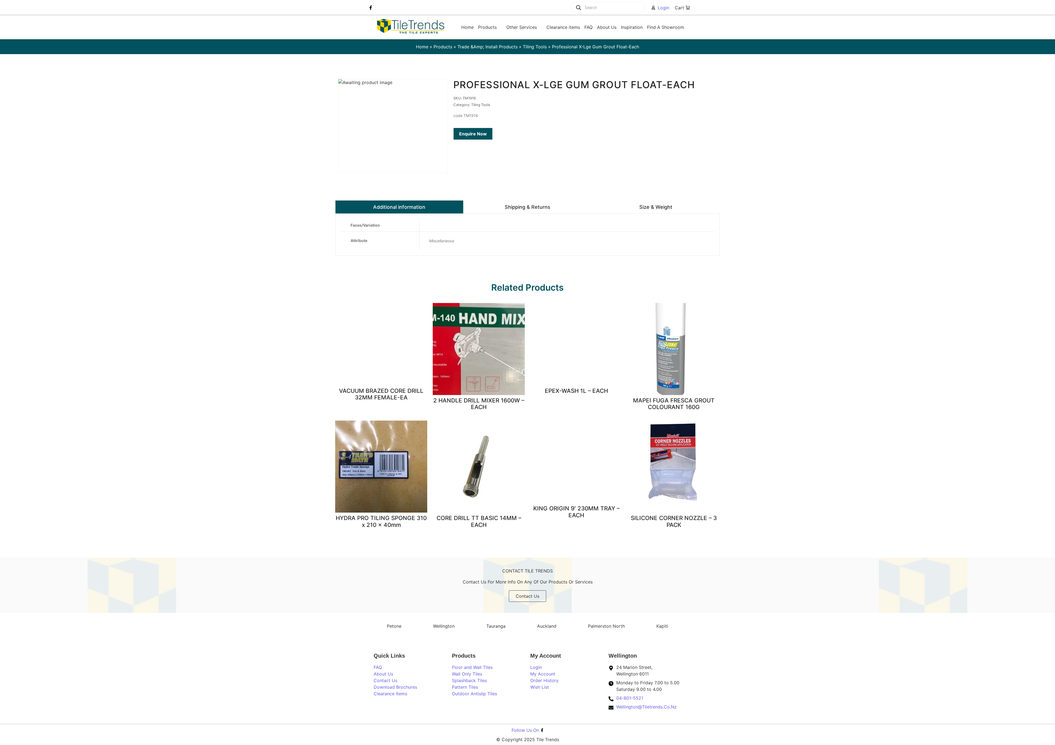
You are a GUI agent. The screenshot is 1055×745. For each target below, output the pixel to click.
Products (443, 46)
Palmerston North (606, 626)
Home (422, 46)
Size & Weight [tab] (655, 207)
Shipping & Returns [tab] (527, 207)
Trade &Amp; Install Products (487, 46)
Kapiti (662, 626)
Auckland (546, 626)
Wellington (444, 626)
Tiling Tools (535, 46)
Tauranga (496, 626)
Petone (394, 626)
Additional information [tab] (399, 207)
